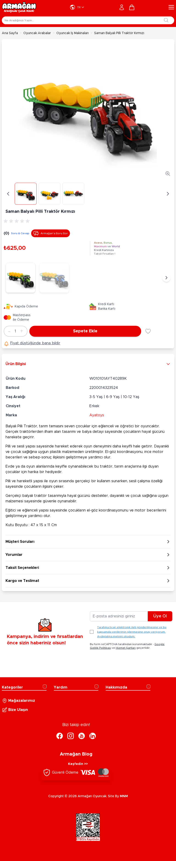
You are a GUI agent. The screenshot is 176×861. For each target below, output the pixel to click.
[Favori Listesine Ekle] (148, 331)
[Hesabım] (121, 7)
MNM (124, 796)
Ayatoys (96, 415)
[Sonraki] (166, 278)
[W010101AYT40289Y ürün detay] (21, 278)
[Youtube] (81, 736)
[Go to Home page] (19, 7)
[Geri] (8, 193)
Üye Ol (160, 616)
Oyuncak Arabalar (37, 33)
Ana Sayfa (10, 33)
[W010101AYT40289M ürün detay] (54, 278)
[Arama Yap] (166, 20)
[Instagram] (70, 736)
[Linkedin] (92, 736)
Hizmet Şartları (126, 647)
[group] (17, 221)
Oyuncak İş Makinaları (72, 33)
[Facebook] (59, 736)
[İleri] (167, 193)
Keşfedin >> (78, 764)
